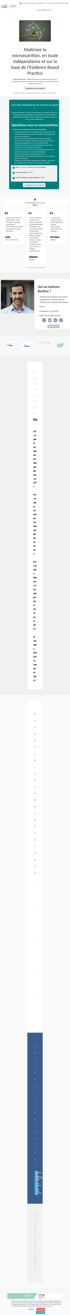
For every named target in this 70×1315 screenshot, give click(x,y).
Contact (38, 10)
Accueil (23, 3)
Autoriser (41, 1312)
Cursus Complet (31, 3)
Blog (66, 3)
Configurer (31, 1309)
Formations (40, 3)
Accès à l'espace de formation (55, 3)
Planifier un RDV (46, 10)
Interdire (41, 1309)
